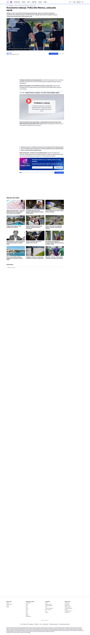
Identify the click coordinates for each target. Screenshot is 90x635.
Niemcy (27, 613)
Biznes (45, 2)
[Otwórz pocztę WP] (70, 2)
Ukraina (27, 604)
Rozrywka (34, 2)
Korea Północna (28, 602)
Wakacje (46, 612)
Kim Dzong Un (67, 602)
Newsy (46, 602)
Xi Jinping (66, 609)
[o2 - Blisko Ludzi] (12, 2)
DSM (10, 53)
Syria (26, 609)
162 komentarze (54, 53)
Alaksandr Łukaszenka (68, 608)
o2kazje (23, 2)
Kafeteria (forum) (9, 604)
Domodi (7, 602)
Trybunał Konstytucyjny (49, 608)
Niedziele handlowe (48, 604)
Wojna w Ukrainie (48, 609)
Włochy (27, 608)
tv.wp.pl (7, 605)
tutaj (29, 632)
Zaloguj (78, 2)
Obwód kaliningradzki (48, 605)
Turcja (27, 605)
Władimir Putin (67, 605)
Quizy (28, 2)
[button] (73, 2)
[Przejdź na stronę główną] (8, 2)
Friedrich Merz (67, 612)
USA (26, 612)
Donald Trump (67, 604)
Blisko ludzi (17, 2)
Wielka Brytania (28, 616)
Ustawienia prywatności (64, 624)
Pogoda (40, 2)
